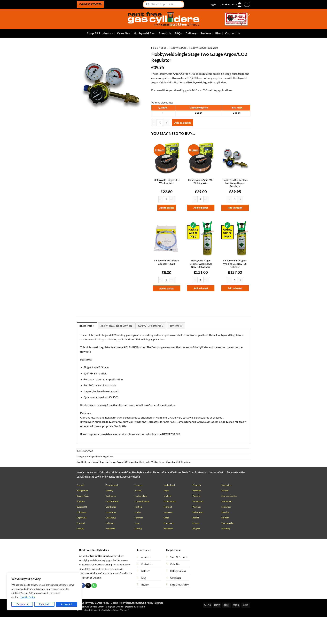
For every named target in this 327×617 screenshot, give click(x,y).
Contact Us (232, 33)
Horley (138, 512)
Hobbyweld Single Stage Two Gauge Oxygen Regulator (235, 183)
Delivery (191, 33)
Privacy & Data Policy (97, 602)
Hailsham (110, 523)
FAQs (178, 33)
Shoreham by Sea (229, 496)
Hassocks (139, 485)
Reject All (44, 604)
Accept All (66, 604)
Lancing (138, 528)
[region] (44, 591)
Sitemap (159, 602)
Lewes (166, 490)
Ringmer (196, 528)
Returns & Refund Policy (140, 602)
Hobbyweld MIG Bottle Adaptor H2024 (166, 262)
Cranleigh (81, 523)
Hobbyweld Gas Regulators (203, 47)
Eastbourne (111, 496)
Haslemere (110, 528)
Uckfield (225, 517)
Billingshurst (82, 490)
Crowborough (112, 485)
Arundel (80, 485)
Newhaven (168, 512)
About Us (165, 33)
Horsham (139, 517)
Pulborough (197, 512)
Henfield (138, 507)
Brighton (81, 501)
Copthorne (82, 517)
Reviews (206, 33)
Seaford (224, 490)
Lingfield (167, 496)
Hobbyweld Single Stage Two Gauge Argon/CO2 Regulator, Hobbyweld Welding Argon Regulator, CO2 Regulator (136, 462)
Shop (163, 47)
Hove (137, 523)
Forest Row (111, 512)
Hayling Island (141, 496)
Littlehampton (170, 501)
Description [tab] (87, 325)
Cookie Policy (28, 597)
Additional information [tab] (116, 325)
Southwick (226, 507)
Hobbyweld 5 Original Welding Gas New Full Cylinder (235, 263)
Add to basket (182, 122)
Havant (138, 490)
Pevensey (196, 490)
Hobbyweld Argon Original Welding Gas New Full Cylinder (201, 263)
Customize (22, 604)
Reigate (195, 523)
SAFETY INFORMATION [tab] (151, 325)
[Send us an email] (88, 585)
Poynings (196, 507)
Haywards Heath (142, 501)
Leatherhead (169, 485)
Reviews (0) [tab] (175, 325)
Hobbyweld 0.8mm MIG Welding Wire (166, 181)
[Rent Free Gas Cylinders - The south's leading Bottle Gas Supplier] (163, 19)
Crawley (80, 528)
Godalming (110, 517)
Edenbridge (111, 507)
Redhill (195, 517)
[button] (213, 4)
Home (154, 47)
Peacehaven (169, 523)
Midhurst (168, 507)
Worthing (225, 528)
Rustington (226, 485)
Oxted (166, 517)
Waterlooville (227, 523)
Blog (218, 33)
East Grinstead (112, 501)
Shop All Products (99, 33)
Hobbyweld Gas (144, 33)
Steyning (225, 512)
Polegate (196, 496)
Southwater (226, 501)
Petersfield (168, 528)
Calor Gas (123, 33)
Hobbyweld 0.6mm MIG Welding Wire (200, 181)
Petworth (196, 485)
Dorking (109, 490)
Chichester (81, 512)
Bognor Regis (83, 496)
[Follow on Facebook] (247, 4)
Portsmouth (197, 501)
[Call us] (94, 585)
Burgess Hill (82, 507)
